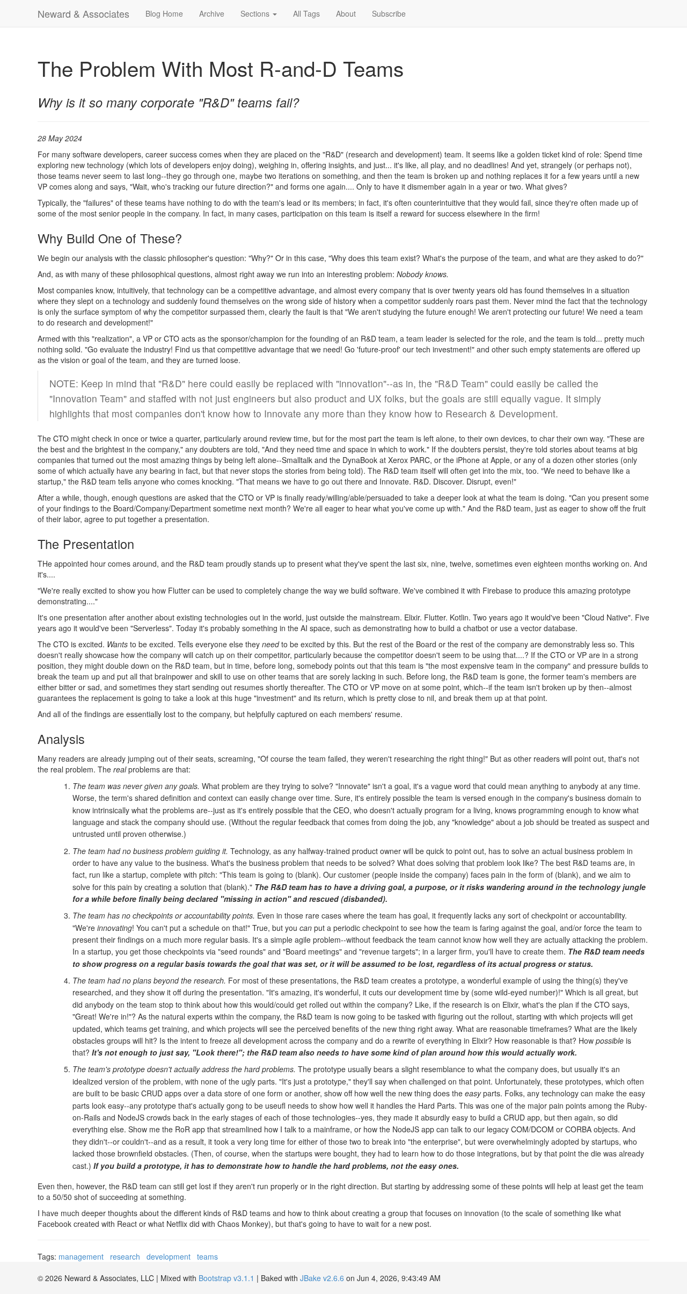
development (169, 1256)
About (346, 13)
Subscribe (389, 13)
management (81, 1256)
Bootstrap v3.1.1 (226, 1278)
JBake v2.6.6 (322, 1278)
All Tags (306, 13)
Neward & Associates (83, 13)
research (125, 1256)
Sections (256, 13)
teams (207, 1256)
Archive (211, 13)
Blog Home (164, 13)
